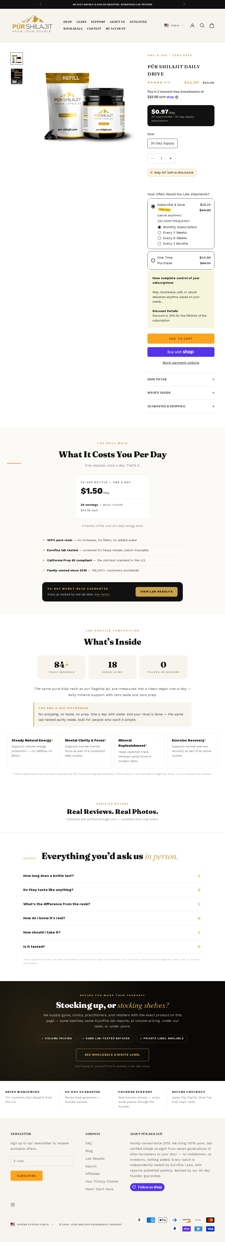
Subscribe (26, 1175)
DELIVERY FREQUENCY (174, 221)
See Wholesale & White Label (112, 1054)
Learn (81, 21)
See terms (101, 594)
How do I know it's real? (44, 918)
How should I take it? (41, 932)
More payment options (181, 363)
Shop (67, 21)
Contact (94, 28)
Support (98, 21)
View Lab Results (156, 591)
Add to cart (181, 338)
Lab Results (95, 1159)
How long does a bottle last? (48, 876)
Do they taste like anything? (48, 890)
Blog (89, 1151)
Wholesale (72, 28)
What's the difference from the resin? (56, 904)
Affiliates (138, 21)
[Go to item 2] (17, 76)
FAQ (88, 1143)
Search (91, 1166)
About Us (117, 21)
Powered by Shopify (106, 1224)
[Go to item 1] (17, 58)
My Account (116, 28)
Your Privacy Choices (102, 1181)
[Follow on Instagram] (13, 1205)
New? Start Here (99, 1189)
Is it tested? (34, 947)
